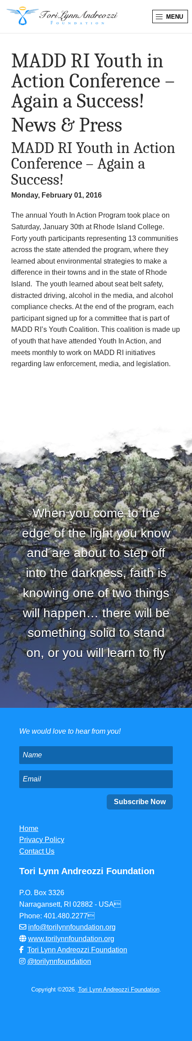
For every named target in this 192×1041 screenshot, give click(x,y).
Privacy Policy (41, 839)
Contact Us (36, 851)
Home (28, 828)
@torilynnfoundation (59, 961)
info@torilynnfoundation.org (72, 927)
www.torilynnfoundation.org (71, 938)
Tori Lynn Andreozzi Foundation (77, 950)
